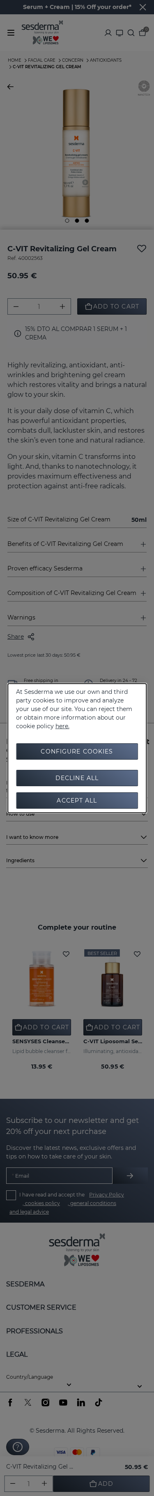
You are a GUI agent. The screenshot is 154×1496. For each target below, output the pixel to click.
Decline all (77, 778)
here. (62, 726)
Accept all (77, 800)
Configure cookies (77, 751)
